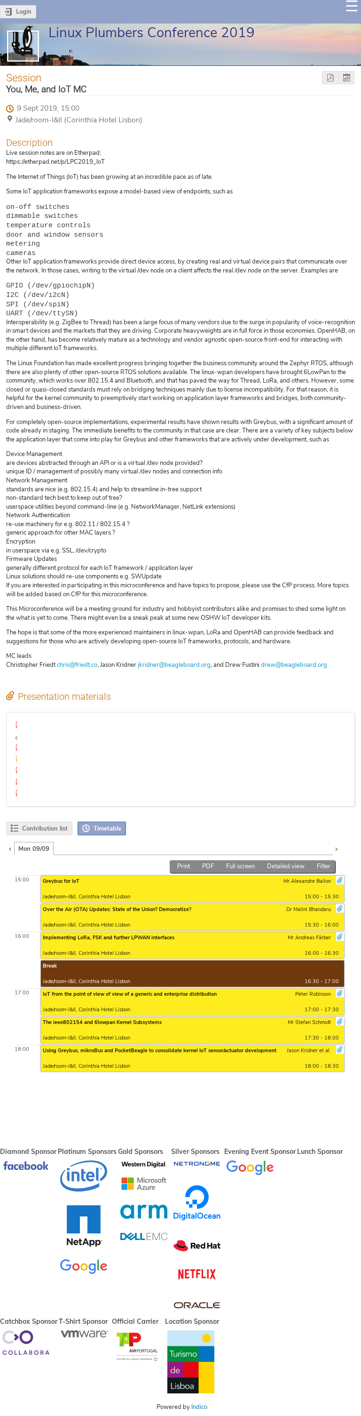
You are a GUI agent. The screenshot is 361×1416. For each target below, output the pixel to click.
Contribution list (45, 828)
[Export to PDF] (330, 78)
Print (183, 866)
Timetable (107, 828)
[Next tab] (336, 848)
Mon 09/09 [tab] (33, 849)
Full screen (240, 866)
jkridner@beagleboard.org (174, 665)
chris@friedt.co (77, 665)
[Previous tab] (10, 848)
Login (23, 12)
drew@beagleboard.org (294, 665)
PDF (208, 866)
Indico (199, 1407)
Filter (323, 866)
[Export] (346, 78)
